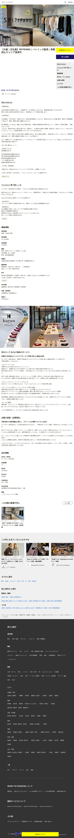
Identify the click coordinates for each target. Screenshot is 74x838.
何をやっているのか (63, 77)
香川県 (56, 740)
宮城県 (33, 695)
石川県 (27, 716)
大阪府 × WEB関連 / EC (15, 597)
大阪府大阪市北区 (14, 90)
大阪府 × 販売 (4, 597)
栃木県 (15, 703)
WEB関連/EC (52, 655)
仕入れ (18, 581)
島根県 (15, 740)
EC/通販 (57, 672)
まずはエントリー (65, 50)
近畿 (8, 729)
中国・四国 (10, 737)
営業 (40, 655)
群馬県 (21, 703)
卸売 (21, 676)
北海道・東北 (11, 692)
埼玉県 (27, 703)
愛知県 (32, 724)
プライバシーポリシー (13, 821)
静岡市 (20, 724)
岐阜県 (9, 724)
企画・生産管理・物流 (37, 651)
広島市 (37, 740)
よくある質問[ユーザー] (35, 791)
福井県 (33, 716)
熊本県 (39, 752)
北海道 (9, 695)
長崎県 (33, 752)
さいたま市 (33, 703)
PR (39, 672)
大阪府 (27, 732)
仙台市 (37, 695)
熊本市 (43, 752)
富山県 (21, 716)
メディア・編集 (62, 676)
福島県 (56, 695)
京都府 (15, 732)
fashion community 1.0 (46, 806)
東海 (8, 721)
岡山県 (21, 740)
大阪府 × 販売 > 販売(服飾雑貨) (54, 601)
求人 (8, 770)
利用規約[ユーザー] (27, 821)
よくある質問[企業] (49, 791)
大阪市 (32, 732)
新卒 (8, 639)
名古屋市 (37, 724)
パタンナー (10, 655)
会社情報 (60, 84)
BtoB (13, 680)
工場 (26, 676)
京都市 (20, 732)
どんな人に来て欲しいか (64, 69)
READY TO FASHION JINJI (30, 806)
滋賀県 (9, 732)
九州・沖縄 (10, 749)
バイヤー (26, 651)
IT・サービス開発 (34, 676)
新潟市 (14, 716)
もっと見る (67, 503)
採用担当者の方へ (62, 791)
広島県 (33, 740)
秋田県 (44, 695)
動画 (32, 770)
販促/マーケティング (21, 655)
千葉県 (41, 703)
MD (21, 651)
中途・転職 (15, 639)
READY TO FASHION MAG (14, 806)
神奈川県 (9, 707)
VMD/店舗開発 (33, 655)
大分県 (51, 752)
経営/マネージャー (12, 651)
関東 (8, 700)
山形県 (50, 695)
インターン (32, 639)
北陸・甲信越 (11, 712)
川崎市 (20, 707)
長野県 (44, 716)
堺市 (36, 732)
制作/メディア (62, 655)
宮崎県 (56, 752)
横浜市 (15, 707)
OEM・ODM (33, 672)
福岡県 (9, 752)
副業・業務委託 (41, 639)
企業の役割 (61, 80)
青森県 (21, 695)
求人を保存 (65, 57)
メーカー (25, 672)
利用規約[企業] (38, 821)
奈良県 (54, 732)
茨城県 (9, 703)
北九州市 (14, 752)
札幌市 (14, 695)
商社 (19, 672)
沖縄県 (9, 756)
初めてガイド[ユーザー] (20, 791)
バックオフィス (11, 659)
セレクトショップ (47, 672)
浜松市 (25, 724)
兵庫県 (42, 732)
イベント (21, 770)
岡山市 (26, 740)
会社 (27, 770)
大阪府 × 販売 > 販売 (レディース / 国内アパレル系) (14, 601)
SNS (23, 581)
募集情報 (60, 73)
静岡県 (15, 724)
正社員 (6, 581)
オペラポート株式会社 (10, 94)
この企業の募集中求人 (64, 87)
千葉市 (46, 703)
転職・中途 (5, 90)
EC (26, 581)
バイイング (13, 581)
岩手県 (27, 695)
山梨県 (39, 716)
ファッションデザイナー (52, 651)
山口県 (44, 740)
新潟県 (9, 716)
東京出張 (34, 581)
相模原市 (25, 707)
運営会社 (9, 791)
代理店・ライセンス (12, 676)
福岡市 (20, 752)
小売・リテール (11, 672)
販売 (2, 581)
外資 (8, 680)
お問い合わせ (48, 821)
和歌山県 (60, 732)
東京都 (53, 703)
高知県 (9, 744)
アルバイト (23, 639)
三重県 (45, 724)
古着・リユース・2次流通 (48, 676)
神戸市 (47, 732)
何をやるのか (61, 64)
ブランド (14, 770)
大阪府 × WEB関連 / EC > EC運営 (37, 601)
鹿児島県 (63, 752)
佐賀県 (27, 752)
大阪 (29, 581)
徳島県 (50, 740)
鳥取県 (9, 740)
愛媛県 (62, 740)
